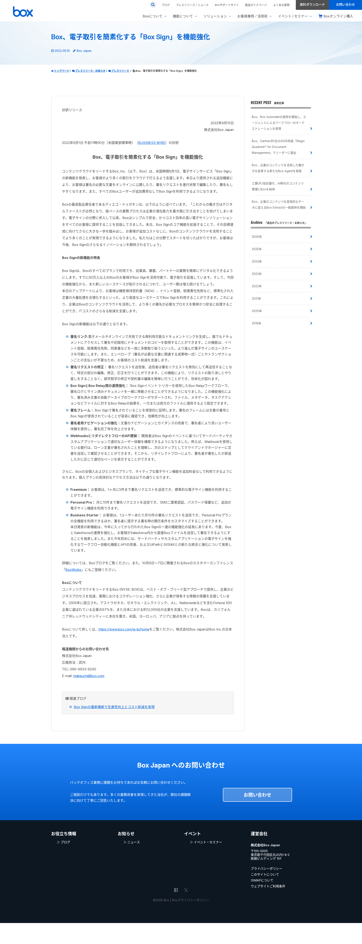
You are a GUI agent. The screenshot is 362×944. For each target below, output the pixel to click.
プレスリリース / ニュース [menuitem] (192, 5)
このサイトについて (265, 874)
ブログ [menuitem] (166, 5)
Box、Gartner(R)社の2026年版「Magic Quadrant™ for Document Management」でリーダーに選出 (278, 146)
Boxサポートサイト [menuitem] (227, 5)
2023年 (257, 273)
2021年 (256, 298)
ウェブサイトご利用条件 (268, 886)
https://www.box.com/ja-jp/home (123, 629)
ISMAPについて (262, 880)
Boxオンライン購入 (338, 16)
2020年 (257, 311)
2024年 (257, 261)
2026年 (257, 236)
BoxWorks (73, 570)
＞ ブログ (63, 842)
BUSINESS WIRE (151, 143)
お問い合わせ (257, 795)
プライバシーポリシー (266, 869)
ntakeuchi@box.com (88, 676)
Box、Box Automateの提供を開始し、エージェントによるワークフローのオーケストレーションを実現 (279, 122)
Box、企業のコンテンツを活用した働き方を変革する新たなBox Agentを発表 (278, 168)
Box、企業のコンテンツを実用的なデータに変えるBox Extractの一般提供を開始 (279, 204)
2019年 (256, 323)
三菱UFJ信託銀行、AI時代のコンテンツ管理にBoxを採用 (278, 186)
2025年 (257, 249)
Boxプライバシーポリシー (190, 900)
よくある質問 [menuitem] (281, 5)
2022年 (257, 286)
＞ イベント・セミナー (206, 842)
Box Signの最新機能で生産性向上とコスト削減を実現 (114, 707)
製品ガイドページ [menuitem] (256, 5)
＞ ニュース (131, 842)
